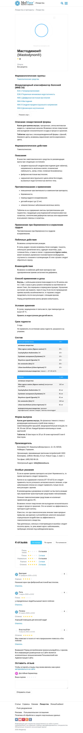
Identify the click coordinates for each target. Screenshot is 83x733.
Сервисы (26, 704)
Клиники (34, 704)
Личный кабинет (56, 704)
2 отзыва (42, 565)
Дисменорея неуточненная (30, 108)
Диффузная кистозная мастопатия (33, 98)
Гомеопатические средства (28, 79)
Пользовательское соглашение (36, 712)
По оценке (48, 542)
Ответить (18, 586)
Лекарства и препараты (24, 10)
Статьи (18, 704)
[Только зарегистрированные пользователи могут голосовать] (62, 574)
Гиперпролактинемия (28, 91)
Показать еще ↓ (24, 115)
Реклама (18, 712)
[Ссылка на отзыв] (59, 574)
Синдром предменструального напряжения (37, 105)
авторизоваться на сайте (25, 669)
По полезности (61, 542)
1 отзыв (42, 555)
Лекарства (40, 10)
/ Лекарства (39, 3)
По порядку (36, 542)
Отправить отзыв (23, 692)
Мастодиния (24, 101)
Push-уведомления (24, 708)
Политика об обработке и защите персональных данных (37, 715)
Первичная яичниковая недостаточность (36, 94)
